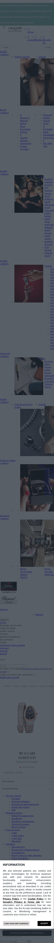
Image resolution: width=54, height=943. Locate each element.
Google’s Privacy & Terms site (21, 902)
